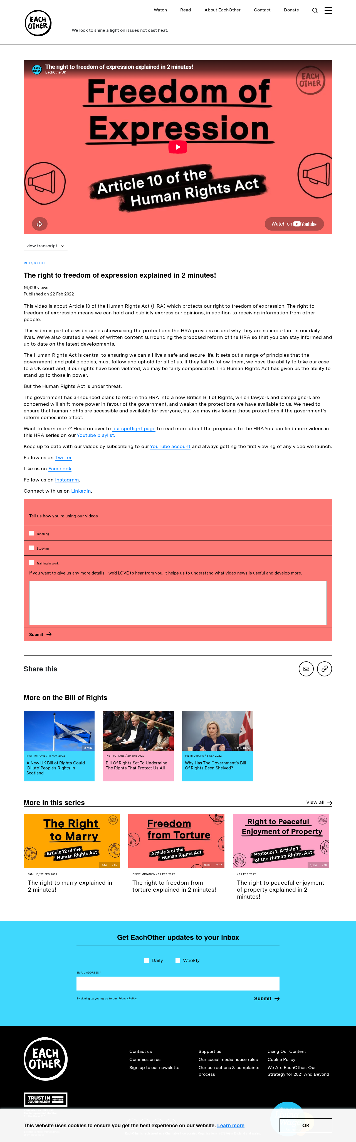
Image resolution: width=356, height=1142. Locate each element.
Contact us (140, 1051)
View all (315, 802)
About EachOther (222, 10)
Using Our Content (287, 1051)
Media (28, 263)
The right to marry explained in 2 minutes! (70, 886)
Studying (43, 549)
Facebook (59, 468)
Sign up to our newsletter (155, 1067)
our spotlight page (133, 428)
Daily (157, 960)
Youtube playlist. (96, 435)
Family (33, 874)
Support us (210, 1051)
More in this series (54, 802)
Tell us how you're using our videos (63, 516)
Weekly (191, 960)
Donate (291, 10)
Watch (160, 10)
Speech (39, 263)
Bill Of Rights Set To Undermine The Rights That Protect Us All (136, 765)
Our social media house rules (228, 1059)
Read (185, 10)
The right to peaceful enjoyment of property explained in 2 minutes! (280, 889)
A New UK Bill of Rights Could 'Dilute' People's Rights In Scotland (55, 768)
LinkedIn (81, 491)
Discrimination (143, 874)
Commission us (144, 1059)
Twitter (63, 457)
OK (306, 1125)
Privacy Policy (127, 998)
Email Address (88, 972)
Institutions (35, 755)
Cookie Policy (281, 1059)
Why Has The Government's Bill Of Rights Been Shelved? (215, 765)
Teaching (43, 534)
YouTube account (170, 446)
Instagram (67, 480)
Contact (262, 10)
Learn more (230, 1125)
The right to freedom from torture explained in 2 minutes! (174, 886)
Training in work (48, 563)
